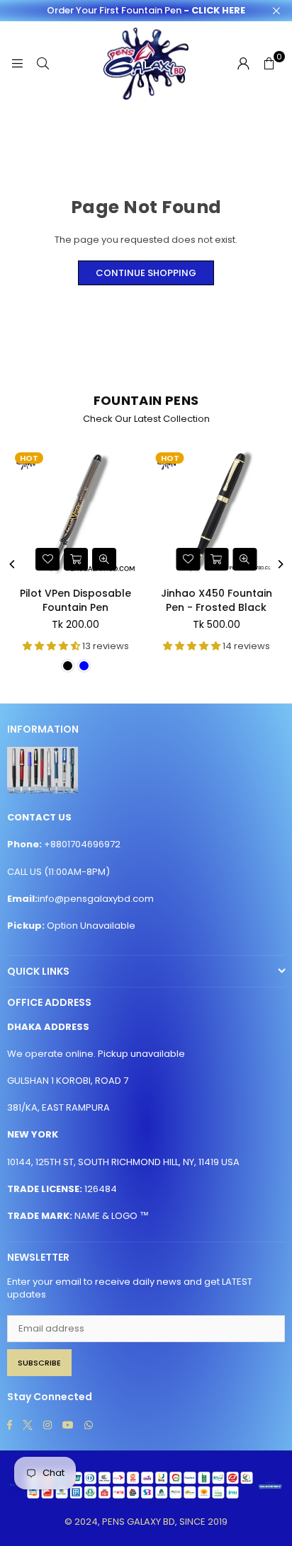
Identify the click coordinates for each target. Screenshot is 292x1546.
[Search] (42, 63)
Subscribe (39, 1362)
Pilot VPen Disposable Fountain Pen (75, 600)
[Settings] (243, 63)
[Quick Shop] (76, 559)
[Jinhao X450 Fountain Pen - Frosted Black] (216, 512)
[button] (268, 63)
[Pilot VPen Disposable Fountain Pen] (75, 512)
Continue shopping (146, 273)
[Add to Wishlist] (47, 559)
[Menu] (17, 63)
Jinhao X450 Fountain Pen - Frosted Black (216, 600)
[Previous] (12, 564)
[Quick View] (104, 559)
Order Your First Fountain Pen (146, 10)
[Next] (280, 564)
